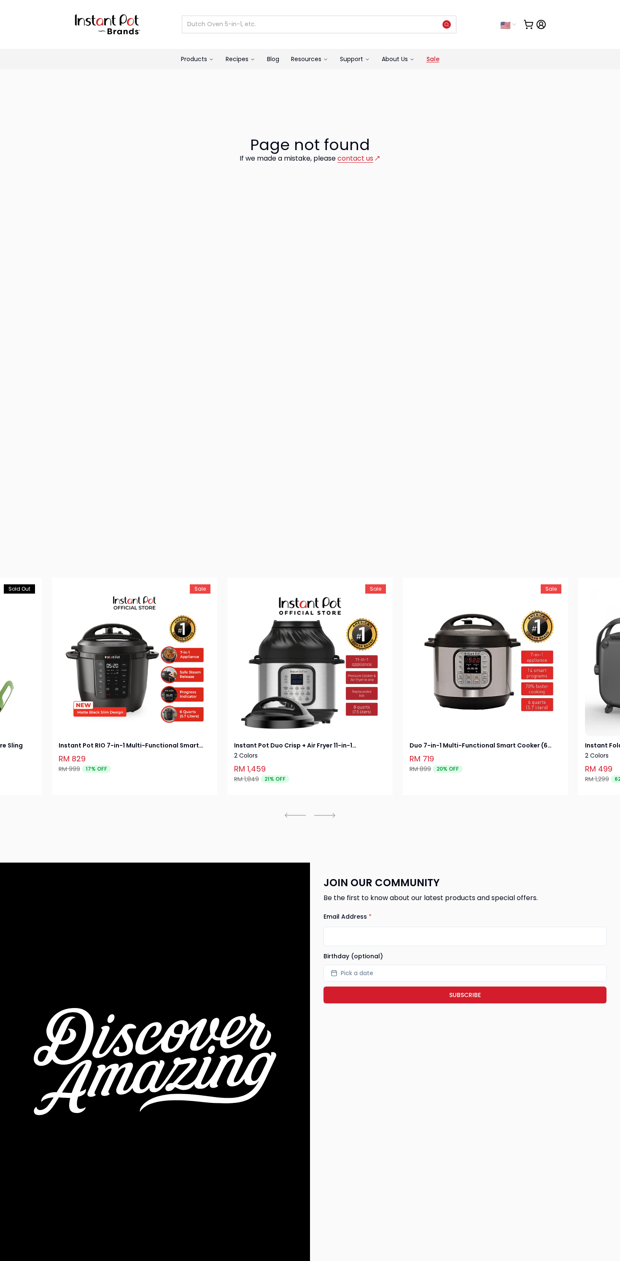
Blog (273, 59)
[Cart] (528, 24)
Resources (306, 59)
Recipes (237, 59)
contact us (355, 158)
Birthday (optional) (353, 956)
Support (351, 59)
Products (194, 59)
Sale (432, 59)
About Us (395, 59)
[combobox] (509, 24)
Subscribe (465, 995)
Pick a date (357, 973)
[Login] (541, 24)
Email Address (347, 916)
